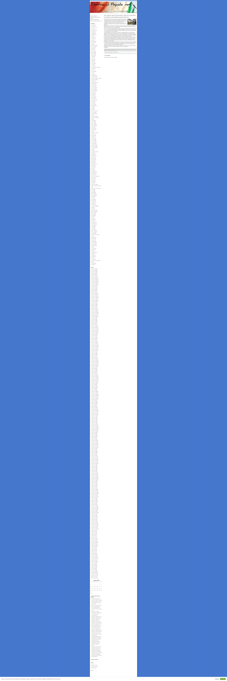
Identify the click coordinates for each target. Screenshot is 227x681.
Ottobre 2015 (93, 445)
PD (91, 189)
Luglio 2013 (93, 482)
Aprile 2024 (93, 307)
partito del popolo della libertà (96, 185)
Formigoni (93, 112)
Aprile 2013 (93, 486)
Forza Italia (93, 113)
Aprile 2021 (93, 356)
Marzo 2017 (93, 422)
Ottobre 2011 (93, 511)
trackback (111, 50)
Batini (92, 44)
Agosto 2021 (93, 350)
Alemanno (93, 30)
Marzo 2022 (93, 341)
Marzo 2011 (93, 520)
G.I (93, 670)
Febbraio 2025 (93, 293)
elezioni (92, 89)
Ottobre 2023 (93, 315)
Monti (92, 165)
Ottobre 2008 (93, 560)
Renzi (92, 214)
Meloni (92, 161)
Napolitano (93, 172)
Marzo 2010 (93, 537)
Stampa (92, 238)
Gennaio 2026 (93, 278)
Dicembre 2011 (93, 508)
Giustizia (92, 124)
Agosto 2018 (93, 399)
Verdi (92, 257)
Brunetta (92, 53)
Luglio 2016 (93, 433)
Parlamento (93, 184)
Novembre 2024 (94, 297)
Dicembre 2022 (93, 328)
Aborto (92, 26)
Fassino (92, 98)
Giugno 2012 (93, 500)
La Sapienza (93, 142)
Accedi (92, 663)
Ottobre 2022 (93, 331)
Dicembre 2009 (93, 541)
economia (93, 87)
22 (99, 588)
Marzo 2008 (93, 569)
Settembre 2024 (94, 300)
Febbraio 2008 (93, 571)
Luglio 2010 (93, 531)
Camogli (92, 56)
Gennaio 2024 (93, 311)
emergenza (93, 90)
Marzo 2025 (93, 292)
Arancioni (93, 38)
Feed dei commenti (94, 666)
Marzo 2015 (93, 455)
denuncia (92, 79)
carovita (92, 63)
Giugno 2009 (93, 549)
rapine (92, 208)
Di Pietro (92, 83)
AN (91, 36)
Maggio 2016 (93, 436)
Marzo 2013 (93, 488)
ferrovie (92, 104)
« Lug (91, 593)
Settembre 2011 (94, 512)
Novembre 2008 (94, 558)
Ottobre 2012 (93, 494)
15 (99, 586)
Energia (92, 91)
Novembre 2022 (94, 330)
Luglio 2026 (93, 270)
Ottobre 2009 (93, 543)
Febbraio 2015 (93, 456)
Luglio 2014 (93, 466)
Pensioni (92, 193)
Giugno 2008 (93, 565)
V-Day (92, 253)
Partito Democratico (94, 188)
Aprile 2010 (93, 535)
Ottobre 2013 (93, 478)
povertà (92, 199)
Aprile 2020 (93, 372)
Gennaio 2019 (93, 392)
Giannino (92, 123)
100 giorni (93, 25)
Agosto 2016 (93, 432)
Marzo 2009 (93, 553)
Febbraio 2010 (93, 538)
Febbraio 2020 (93, 375)
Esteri (92, 94)
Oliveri (92, 180)
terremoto (93, 244)
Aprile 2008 (93, 568)
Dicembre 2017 (93, 410)
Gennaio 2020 (93, 376)
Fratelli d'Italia (93, 116)
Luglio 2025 (93, 286)
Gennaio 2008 (93, 572)
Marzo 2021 (93, 357)
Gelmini (92, 120)
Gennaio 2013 (93, 490)
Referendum (93, 211)
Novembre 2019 (94, 379)
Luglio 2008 (93, 564)
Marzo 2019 (93, 390)
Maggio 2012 (93, 501)
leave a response (107, 50)
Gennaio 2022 (93, 343)
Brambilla (93, 52)
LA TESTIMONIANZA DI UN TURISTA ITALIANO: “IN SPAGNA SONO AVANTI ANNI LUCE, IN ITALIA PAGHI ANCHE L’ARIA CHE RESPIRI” (96, 601)
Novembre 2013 (94, 477)
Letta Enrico (93, 146)
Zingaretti (92, 263)
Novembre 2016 (94, 428)
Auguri (92, 42)
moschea (92, 166)
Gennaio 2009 (93, 556)
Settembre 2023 (94, 316)
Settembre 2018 (94, 398)
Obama (92, 177)
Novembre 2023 (94, 313)
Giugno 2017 (93, 418)
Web (92, 261)
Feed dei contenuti (94, 665)
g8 (91, 119)
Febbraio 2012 (93, 505)
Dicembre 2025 (93, 279)
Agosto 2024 (93, 301)
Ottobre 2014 (93, 462)
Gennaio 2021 (93, 360)
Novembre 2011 (94, 509)
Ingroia (92, 136)
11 (92, 586)
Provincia (92, 204)
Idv (91, 131)
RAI (92, 207)
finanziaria (93, 105)
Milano (92, 162)
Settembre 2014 (94, 463)
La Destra (93, 140)
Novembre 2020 (94, 362)
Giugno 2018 (93, 402)
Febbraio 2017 (93, 424)
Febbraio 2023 (93, 326)
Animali (92, 37)
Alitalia (92, 33)
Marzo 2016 (93, 439)
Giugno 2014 (93, 467)
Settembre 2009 (94, 545)
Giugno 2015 (93, 451)
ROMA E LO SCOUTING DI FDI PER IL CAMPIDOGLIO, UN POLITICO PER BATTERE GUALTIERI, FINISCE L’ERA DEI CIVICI (96, 608)
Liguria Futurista (94, 151)
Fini (92, 106)
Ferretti (92, 102)
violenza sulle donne (94, 260)
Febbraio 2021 (93, 358)
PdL (92, 191)
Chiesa (92, 68)
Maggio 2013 (93, 485)
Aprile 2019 (93, 388)
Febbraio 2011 (93, 522)
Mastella (92, 158)
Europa (92, 97)
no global (92, 173)
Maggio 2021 (93, 354)
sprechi (92, 237)
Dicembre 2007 (93, 573)
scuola (92, 229)
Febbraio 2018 (93, 407)
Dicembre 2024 (93, 296)
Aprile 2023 (93, 323)
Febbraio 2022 (93, 342)
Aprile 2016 (93, 437)
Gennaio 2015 (93, 458)
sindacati (92, 233)
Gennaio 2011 (93, 523)
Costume (92, 75)
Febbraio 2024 (93, 309)
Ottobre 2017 (93, 413)
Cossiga (92, 74)
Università (93, 252)
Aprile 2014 (93, 470)
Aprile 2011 (93, 519)
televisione (93, 242)
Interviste (92, 138)
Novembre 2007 (94, 575)
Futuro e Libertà (94, 117)
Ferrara (92, 101)
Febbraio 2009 (93, 554)
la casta (92, 139)
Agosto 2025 (93, 285)
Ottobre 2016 (93, 429)
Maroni (92, 157)
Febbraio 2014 (93, 473)
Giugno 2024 (93, 304)
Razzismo (93, 210)
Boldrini (92, 49)
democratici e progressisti (95, 78)
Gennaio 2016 (93, 441)
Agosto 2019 (93, 383)
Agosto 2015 (93, 448)
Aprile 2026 (93, 274)
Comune (92, 71)
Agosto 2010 (93, 530)
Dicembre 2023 (93, 312)
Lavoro (92, 143)
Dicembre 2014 (93, 459)
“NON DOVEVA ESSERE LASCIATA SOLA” (111, 52)
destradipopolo (93, 82)
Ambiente (93, 34)
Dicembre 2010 (93, 524)
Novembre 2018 (94, 395)
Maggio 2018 (93, 403)
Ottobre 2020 (93, 364)
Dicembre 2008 (93, 557)
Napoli (92, 170)
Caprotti (92, 60)
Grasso (92, 127)
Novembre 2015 (94, 444)
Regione (92, 212)
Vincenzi (92, 259)
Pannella (92, 181)
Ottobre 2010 (93, 527)
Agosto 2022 (93, 334)
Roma (92, 219)
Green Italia (93, 128)
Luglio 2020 (93, 368)
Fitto (92, 109)
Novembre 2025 (94, 281)
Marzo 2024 (93, 308)
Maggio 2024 (93, 305)
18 (92, 588)
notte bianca (93, 174)
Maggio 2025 (93, 289)
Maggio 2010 (93, 534)
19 (94, 588)
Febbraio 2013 (93, 489)
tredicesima (93, 248)
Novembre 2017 (94, 411)
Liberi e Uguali (93, 147)
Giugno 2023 (93, 320)
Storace (92, 240)
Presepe (92, 200)
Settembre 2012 (94, 496)
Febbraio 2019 (93, 391)
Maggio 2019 (93, 387)
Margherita (93, 155)
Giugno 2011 (93, 516)
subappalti (93, 241)
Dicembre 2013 (93, 475)
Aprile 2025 (93, 290)
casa (92, 64)
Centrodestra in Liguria (95, 67)
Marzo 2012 (93, 504)
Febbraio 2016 (93, 440)
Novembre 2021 (94, 346)
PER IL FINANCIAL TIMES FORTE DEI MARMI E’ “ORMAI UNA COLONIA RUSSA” (120, 15)
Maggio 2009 (93, 550)
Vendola (92, 256)
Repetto (92, 215)
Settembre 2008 (94, 561)
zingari (92, 264)
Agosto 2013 (93, 481)
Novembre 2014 (94, 460)
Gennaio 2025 (93, 294)
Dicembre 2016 (93, 426)
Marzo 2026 (93, 275)
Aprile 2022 (93, 339)
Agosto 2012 (93, 497)
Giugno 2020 (93, 369)
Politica (121, 49)
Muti (92, 169)
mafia (92, 153)
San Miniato (93, 225)
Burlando (92, 55)
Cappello (92, 59)
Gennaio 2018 (93, 409)
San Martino (93, 223)
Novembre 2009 (94, 542)
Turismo (92, 249)
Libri (92, 150)
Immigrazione (93, 132)
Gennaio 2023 (93, 327)
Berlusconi (93, 45)
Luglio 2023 (93, 319)
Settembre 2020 (94, 365)
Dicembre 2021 (93, 345)
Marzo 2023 (93, 324)
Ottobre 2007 (93, 576)
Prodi (92, 203)
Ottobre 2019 (93, 380)
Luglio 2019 (93, 384)
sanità (92, 226)
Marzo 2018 (93, 406)
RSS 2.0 (133, 49)
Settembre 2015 (94, 447)
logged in (109, 57)
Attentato (92, 41)
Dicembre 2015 (93, 443)
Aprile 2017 (93, 421)
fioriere (92, 108)
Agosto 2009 (93, 546)
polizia (92, 196)
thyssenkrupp (93, 245)
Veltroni (92, 255)
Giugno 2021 (93, 353)
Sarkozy (92, 227)
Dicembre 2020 (93, 361)
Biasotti (92, 48)
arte (92, 40)
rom (92, 218)
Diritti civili (93, 85)
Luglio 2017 (93, 417)
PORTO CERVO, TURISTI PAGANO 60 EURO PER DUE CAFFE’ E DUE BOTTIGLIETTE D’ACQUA (120, 53)
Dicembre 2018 (93, 394)
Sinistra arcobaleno (94, 234)
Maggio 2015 (93, 452)
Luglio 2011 (93, 515)
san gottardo (93, 222)
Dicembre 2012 (93, 492)
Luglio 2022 (93, 335)
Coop (92, 72)
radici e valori (93, 206)
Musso (92, 168)
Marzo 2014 (93, 471)
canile (92, 57)
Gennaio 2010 (93, 539)
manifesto (93, 154)
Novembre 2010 (94, 526)
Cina (92, 70)
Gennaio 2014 (93, 474)
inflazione (93, 135)
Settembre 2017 (94, 414)
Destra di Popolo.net (113, 7)
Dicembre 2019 (93, 377)
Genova (92, 121)
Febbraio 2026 (93, 277)
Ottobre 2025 (93, 282)
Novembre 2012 (94, 493)
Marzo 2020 (93, 373)
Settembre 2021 (94, 349)
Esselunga (93, 93)
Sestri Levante (93, 230)
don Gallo (93, 86)
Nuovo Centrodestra (94, 176)
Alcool (92, 29)
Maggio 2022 (93, 338)
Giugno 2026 (93, 271)
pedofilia (92, 192)
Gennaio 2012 (93, 507)
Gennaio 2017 (93, 425)
